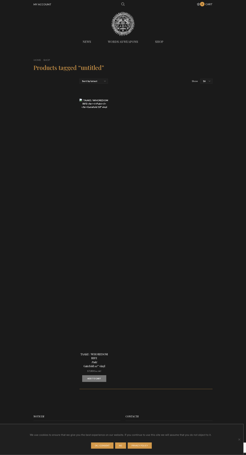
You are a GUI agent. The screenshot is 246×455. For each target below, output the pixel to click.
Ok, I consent (102, 445)
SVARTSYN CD (197, 234)
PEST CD (197, 275)
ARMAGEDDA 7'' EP (195, 194)
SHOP (159, 42)
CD (173, 92)
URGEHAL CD (194, 254)
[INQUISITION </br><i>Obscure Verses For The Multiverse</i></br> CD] (177, 358)
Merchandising (181, 111)
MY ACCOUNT (42, 4)
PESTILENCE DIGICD (195, 295)
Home (37, 60)
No (120, 445)
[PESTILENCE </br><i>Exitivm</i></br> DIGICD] (177, 298)
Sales (175, 128)
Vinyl (175, 99)
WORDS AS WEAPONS (123, 42)
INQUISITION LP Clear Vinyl (197, 337)
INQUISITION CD (197, 315)
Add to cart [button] (94, 378)
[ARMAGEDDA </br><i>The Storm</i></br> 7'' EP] (177, 197)
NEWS (87, 42)
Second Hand (180, 134)
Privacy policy (140, 445)
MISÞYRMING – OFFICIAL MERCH (192, 86)
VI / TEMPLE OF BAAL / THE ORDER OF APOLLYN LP (197, 214)
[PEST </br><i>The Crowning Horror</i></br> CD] (177, 277)
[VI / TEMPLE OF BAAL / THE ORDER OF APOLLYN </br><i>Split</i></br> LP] (177, 217)
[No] (239, 439)
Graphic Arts (179, 117)
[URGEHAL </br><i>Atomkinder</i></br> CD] (177, 257)
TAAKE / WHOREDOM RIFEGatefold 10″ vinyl (94, 360)
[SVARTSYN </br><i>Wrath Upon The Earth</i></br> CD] (177, 237)
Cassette (177, 105)
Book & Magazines (183, 123)
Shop (46, 60)
